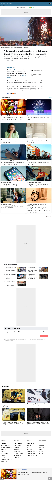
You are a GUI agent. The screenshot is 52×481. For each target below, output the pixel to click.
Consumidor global (19, 453)
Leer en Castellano (3, 5)
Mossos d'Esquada (14, 70)
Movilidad (3, 443)
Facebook (41, 445)
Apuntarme (44, 336)
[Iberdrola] (31, 7)
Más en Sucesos (6, 386)
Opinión (3, 457)
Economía (3, 455)
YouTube (41, 451)
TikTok (40, 449)
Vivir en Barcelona (5, 445)
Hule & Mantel (17, 455)
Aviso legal (29, 449)
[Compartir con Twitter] (11, 93)
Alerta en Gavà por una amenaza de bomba (41, 1)
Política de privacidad (32, 451)
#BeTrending (4, 461)
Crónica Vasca (17, 445)
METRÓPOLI (10, 67)
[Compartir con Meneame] (13, 93)
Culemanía (16, 447)
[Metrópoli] (26, 3)
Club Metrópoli (17, 457)
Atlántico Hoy (17, 451)
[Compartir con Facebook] (8, 93)
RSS (27, 447)
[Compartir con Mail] (15, 93)
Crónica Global (17, 443)
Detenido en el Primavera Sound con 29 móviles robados (36, 74)
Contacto (29, 445)
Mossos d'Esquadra (13, 64)
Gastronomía (4, 453)
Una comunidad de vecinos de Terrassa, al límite (26, 1)
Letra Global (17, 449)
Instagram (41, 447)
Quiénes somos (30, 443)
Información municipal (7, 459)
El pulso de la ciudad (6, 447)
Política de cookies (31, 453)
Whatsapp (41, 453)
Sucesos (5, 48)
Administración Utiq (32, 455)
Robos (26, 64)
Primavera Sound (21, 64)
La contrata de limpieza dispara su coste (11, 1)
